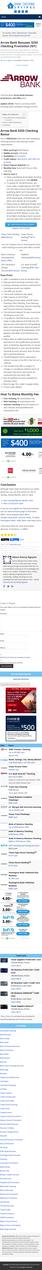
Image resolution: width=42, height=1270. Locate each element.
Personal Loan (5, 1178)
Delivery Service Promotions (11, 1120)
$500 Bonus (14, 790)
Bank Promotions (6, 1050)
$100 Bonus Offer (16, 834)
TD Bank (35, 517)
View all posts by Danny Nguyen (15, 582)
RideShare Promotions (8, 1198)
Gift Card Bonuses (7, 1143)
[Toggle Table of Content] (23, 114)
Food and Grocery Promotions (11, 1140)
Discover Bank (24, 517)
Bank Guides (5, 1038)
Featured (3, 1136)
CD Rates (3, 1089)
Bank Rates (4, 1054)
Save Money (4, 1202)
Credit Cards (4, 1108)
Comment (4, 613)
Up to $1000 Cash (16, 810)
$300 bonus (35, 257)
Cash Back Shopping (8, 1085)
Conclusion (6, 125)
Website (2, 648)
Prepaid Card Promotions (9, 1182)
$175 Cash (13, 865)
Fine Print (9, 120)
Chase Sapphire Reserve (22, 1006)
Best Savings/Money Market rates (18, 500)
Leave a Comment (22, 65)
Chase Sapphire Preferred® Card (26, 959)
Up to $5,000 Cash (17, 752)
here (19, 57)
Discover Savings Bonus (9, 1132)
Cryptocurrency (6, 1112)
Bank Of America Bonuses (10, 1046)
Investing (3, 1159)
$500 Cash (13, 803)
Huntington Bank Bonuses (10, 1155)
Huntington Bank (8, 520)
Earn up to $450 (16, 776)
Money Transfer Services (9, 1175)
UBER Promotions (7, 1217)
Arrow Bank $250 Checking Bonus (14, 118)
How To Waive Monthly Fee (12, 122)
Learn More (16, 965)
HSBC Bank (21, 520)
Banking (3, 1062)
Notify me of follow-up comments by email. (15, 657)
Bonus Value (5, 1016)
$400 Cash (13, 817)
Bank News (4, 1042)
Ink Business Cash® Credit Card (25, 983)
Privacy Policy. (34, 1264)
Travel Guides (5, 1210)
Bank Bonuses (15, 544)
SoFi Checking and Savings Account (24, 845)
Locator (21, 156)
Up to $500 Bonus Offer (19, 827)
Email (2, 641)
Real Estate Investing (8, 1186)
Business (3, 1073)
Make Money (5, 1167)
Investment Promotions (9, 1163)
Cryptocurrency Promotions (10, 1116)
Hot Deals (4, 1147)
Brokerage (4, 1070)
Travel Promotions (7, 1213)
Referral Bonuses (6, 1190)
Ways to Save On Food (8, 1221)
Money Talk (4, 1171)
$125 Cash (13, 855)
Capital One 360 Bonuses (9, 1077)
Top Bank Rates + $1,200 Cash (22, 762)
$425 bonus (14, 270)
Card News (4, 1081)
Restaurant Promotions (9, 1194)
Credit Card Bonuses (8, 1097)
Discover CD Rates (7, 1128)
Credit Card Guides (7, 1101)
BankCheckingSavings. (22, 1264)
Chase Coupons (6, 1093)
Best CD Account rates (13, 503)
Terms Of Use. (14, 1267)
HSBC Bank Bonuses (8, 1151)
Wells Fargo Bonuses (8, 1229)
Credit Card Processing (8, 1105)
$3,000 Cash (14, 769)
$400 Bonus (7, 237)
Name (2, 634)
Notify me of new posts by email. (11, 663)
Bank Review (5, 1058)
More (22, 539)
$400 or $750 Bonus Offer (20, 841)
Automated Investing (8, 1031)
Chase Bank (12, 517)
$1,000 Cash (14, 878)
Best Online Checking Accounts (12, 1066)
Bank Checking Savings (21, 6)
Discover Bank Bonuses (9, 1124)
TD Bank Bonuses (7, 1206)
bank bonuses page (16, 511)
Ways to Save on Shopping (10, 1225)
